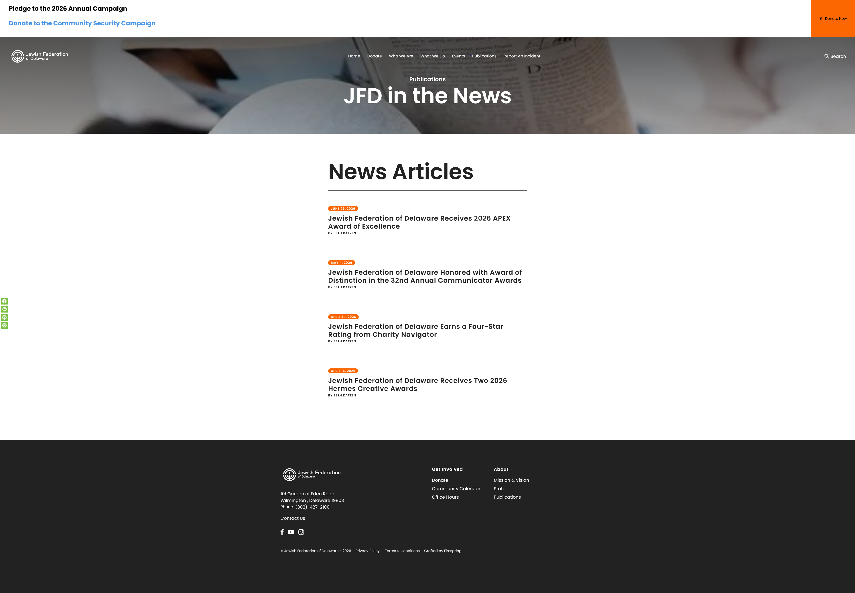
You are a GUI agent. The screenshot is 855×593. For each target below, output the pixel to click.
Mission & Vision (511, 480)
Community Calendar (456, 488)
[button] (835, 56)
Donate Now (836, 18)
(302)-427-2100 (312, 507)
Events (458, 56)
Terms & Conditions (402, 550)
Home (354, 56)
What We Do (432, 56)
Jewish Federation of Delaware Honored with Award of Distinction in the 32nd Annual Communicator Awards (425, 276)
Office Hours (445, 497)
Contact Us (293, 518)
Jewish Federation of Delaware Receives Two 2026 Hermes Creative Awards (417, 384)
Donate (374, 56)
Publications (484, 56)
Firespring (452, 550)
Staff (499, 488)
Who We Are (401, 56)
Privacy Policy (368, 550)
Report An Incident (522, 56)
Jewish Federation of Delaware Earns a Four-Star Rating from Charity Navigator (415, 330)
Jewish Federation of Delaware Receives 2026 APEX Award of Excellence (419, 222)
